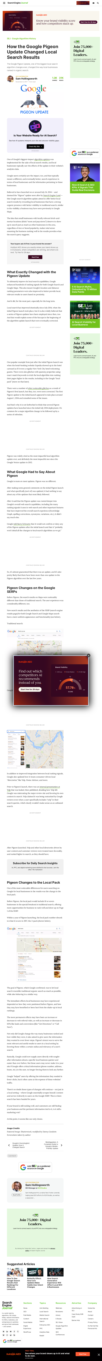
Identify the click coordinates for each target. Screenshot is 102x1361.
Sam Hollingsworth (26, 78)
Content (26, 1319)
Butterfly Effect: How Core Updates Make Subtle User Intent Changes (35, 1282)
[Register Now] (85, 172)
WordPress (27, 1332)
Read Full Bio (16, 1195)
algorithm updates (42, 159)
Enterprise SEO (45, 1325)
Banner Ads (76, 1320)
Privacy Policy (92, 1322)
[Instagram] (7, 1335)
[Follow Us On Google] (35, 1167)
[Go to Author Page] (10, 79)
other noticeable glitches (38, 388)
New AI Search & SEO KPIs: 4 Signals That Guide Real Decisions (83, 187)
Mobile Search (44, 1315)
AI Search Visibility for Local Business (84, 323)
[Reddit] (10, 1335)
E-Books (59, 1319)
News (25, 1308)
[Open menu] (4, 3)
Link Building (44, 1308)
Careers (90, 1319)
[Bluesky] (3, 1335)
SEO (24, 1312)
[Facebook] (14, 1331)
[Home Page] (18, 3)
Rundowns (59, 1312)
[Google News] (3, 1331)
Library (58, 1315)
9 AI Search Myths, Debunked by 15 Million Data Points (84, 289)
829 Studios (42, 1188)
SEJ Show (59, 1322)
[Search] (98, 3)
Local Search (12, 1156)
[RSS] (14, 1335)
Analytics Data (44, 1332)
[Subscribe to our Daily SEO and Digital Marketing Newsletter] (93, 3)
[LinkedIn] (7, 1331)
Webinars (59, 1308)
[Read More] (85, 275)
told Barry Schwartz (22, 524)
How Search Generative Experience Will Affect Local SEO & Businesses (54, 1282)
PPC (41, 1328)
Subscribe (91, 1308)
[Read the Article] (15, 1272)
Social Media (27, 1322)
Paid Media (27, 1315)
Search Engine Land (51, 195)
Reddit (42, 1336)
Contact (90, 1315)
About (90, 1312)
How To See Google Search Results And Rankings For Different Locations (13, 1283)
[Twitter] (17, 1331)
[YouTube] (10, 1331)
